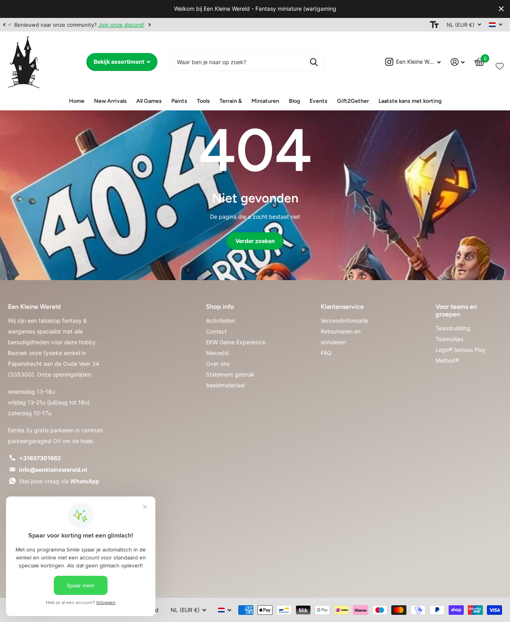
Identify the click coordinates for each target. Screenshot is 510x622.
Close (501, 9)
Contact (216, 331)
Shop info (220, 306)
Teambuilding (453, 328)
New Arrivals (110, 101)
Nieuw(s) (217, 352)
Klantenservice (342, 306)
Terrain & (231, 101)
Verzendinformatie (344, 320)
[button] (4, 24)
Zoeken (314, 62)
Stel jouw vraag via (59, 481)
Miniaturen (265, 101)
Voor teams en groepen (456, 310)
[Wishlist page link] (500, 65)
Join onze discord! (121, 25)
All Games (149, 101)
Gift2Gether (353, 101)
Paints (179, 101)
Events (319, 101)
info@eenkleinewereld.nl (53, 469)
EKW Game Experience (235, 342)
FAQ (326, 352)
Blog (294, 101)
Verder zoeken (255, 240)
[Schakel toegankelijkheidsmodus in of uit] (434, 25)
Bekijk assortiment (119, 61)
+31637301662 (40, 458)
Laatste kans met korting (410, 101)
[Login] (458, 62)
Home (76, 101)
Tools (203, 101)
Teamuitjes (449, 339)
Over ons (218, 363)
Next (149, 24)
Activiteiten (220, 320)
